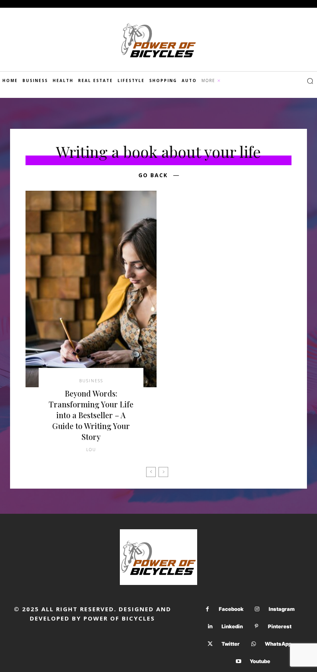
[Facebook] (207, 609)
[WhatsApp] (253, 644)
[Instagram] (257, 609)
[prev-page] (151, 472)
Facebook (231, 609)
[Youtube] (238, 661)
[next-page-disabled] (163, 472)
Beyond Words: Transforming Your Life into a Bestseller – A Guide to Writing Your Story (91, 415)
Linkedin (232, 626)
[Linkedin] (210, 626)
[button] (310, 81)
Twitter (231, 644)
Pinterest (279, 626)
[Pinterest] (256, 626)
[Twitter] (210, 644)
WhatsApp (278, 644)
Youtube (260, 661)
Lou (91, 449)
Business (91, 381)
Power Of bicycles (119, 618)
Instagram (282, 609)
